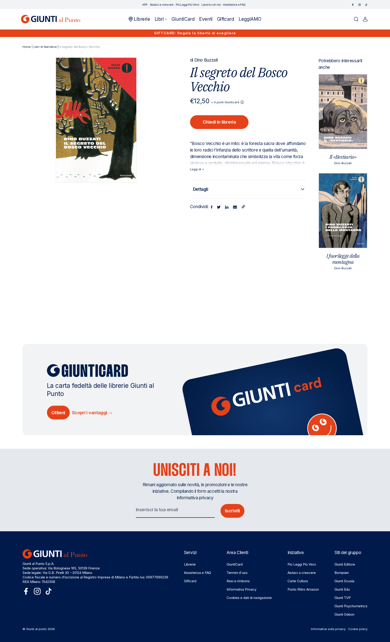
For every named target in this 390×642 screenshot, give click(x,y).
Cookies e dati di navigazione (249, 598)
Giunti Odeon (344, 614)
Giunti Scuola (344, 581)
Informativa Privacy (241, 589)
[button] (161, 19)
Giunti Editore (344, 564)
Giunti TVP (342, 598)
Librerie (190, 564)
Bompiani (341, 573)
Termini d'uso (237, 573)
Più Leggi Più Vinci (302, 564)
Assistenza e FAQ (197, 573)
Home (27, 46)
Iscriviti (232, 510)
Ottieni (58, 412)
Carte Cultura (298, 581)
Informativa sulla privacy (328, 629)
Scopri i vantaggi (90, 412)
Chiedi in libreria (219, 122)
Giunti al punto (36, 629)
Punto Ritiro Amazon (303, 589)
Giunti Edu (342, 589)
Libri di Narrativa (45, 46)
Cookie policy (357, 629)
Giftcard (190, 581)
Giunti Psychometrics (350, 606)
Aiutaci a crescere (302, 573)
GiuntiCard (235, 564)
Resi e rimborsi (238, 581)
